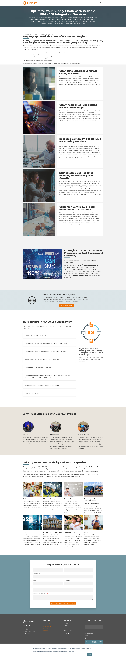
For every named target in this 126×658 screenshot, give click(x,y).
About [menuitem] (85, 3)
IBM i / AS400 (47, 627)
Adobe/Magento (48, 623)
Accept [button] (89, 654)
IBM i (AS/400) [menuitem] (62, 3)
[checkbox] (94, 635)
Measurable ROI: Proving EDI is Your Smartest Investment (38, 34)
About (66, 625)
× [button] (96, 646)
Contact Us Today (66, 305)
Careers (66, 623)
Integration (46, 628)
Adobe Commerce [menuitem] (52, 3)
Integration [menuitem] (79, 3)
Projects (45, 630)
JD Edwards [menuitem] (71, 3)
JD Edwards (46, 625)
